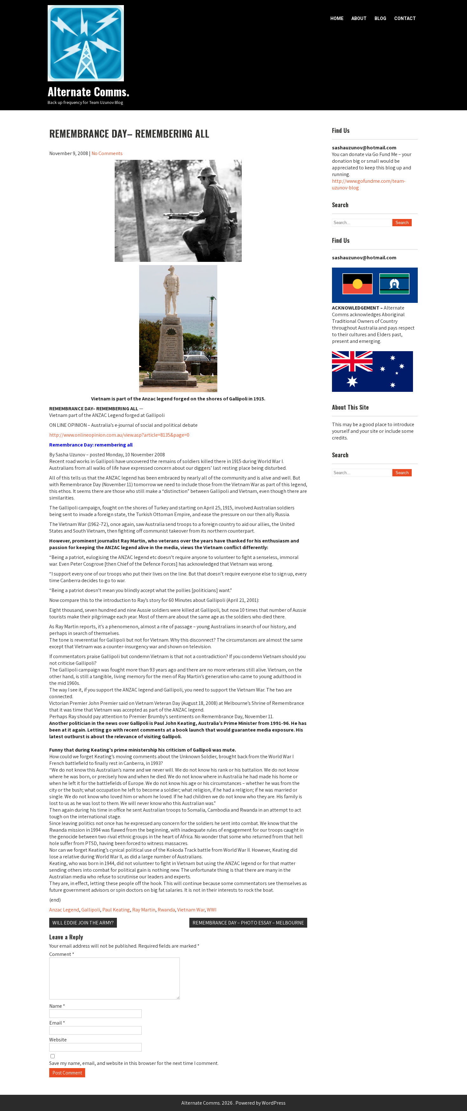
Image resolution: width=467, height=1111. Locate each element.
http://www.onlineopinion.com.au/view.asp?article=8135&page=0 (119, 435)
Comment (61, 954)
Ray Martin (143, 909)
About (359, 18)
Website (58, 1039)
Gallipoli (90, 909)
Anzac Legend (64, 909)
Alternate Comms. (88, 91)
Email (57, 1022)
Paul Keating (116, 909)
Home (336, 18)
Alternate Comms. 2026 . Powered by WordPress (233, 1103)
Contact (405, 18)
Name (57, 1006)
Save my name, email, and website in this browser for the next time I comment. (134, 1063)
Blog (380, 18)
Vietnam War (191, 909)
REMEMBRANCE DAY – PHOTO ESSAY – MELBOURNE (248, 922)
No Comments (107, 153)
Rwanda (166, 909)
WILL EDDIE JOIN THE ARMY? (83, 922)
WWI (211, 909)
